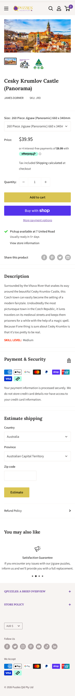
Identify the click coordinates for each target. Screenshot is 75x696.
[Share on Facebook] (44, 257)
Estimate (16, 492)
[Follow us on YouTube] (39, 646)
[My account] (59, 8)
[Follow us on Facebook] (7, 646)
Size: (37, 118)
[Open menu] (6, 8)
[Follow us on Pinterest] (31, 646)
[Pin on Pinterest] (52, 257)
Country (9, 427)
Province (10, 447)
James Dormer (14, 98)
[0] (67, 8)
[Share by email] (68, 257)
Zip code (9, 467)
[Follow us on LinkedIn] (55, 646)
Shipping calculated (49, 163)
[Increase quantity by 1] (45, 182)
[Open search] (51, 8)
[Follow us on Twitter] (15, 646)
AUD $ (9, 626)
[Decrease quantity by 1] (23, 182)
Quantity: (10, 182)
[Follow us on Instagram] (23, 646)
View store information (24, 243)
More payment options (37, 220)
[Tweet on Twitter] (60, 257)
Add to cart (37, 197)
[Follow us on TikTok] (47, 646)
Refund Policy (13, 511)
